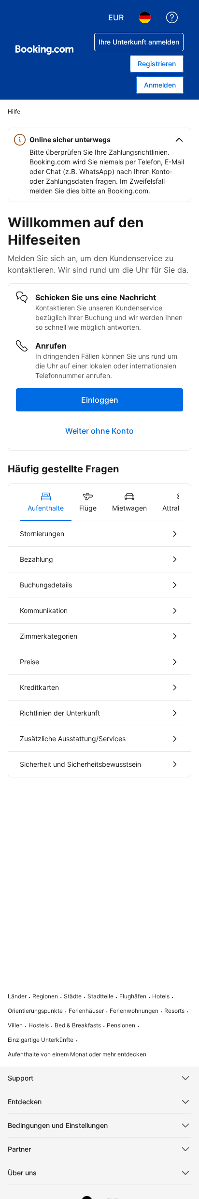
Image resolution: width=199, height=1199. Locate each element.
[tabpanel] (99, 649)
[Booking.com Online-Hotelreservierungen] (44, 50)
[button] (99, 139)
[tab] (45, 502)
